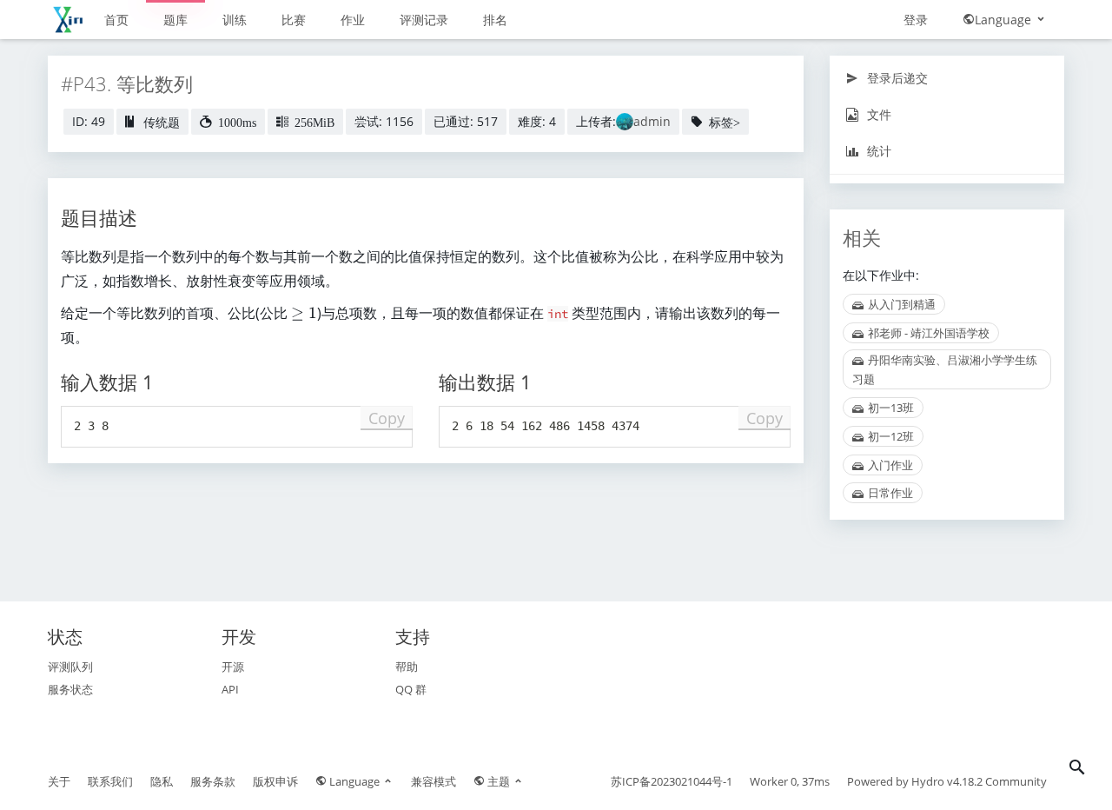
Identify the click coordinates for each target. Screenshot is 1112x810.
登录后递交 (896, 78)
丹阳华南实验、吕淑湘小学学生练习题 (944, 369)
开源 (233, 666)
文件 (877, 114)
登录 (916, 19)
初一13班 (891, 407)
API (230, 689)
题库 (175, 19)
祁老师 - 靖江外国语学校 (929, 333)
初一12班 (891, 436)
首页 (116, 19)
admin (652, 121)
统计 (877, 151)
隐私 (161, 781)
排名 (495, 19)
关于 (59, 781)
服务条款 (212, 781)
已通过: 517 (466, 121)
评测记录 (424, 19)
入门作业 (890, 465)
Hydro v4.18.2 (947, 781)
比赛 (293, 19)
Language (1005, 19)
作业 (353, 19)
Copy (386, 418)
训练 (234, 19)
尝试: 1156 (384, 121)
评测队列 (70, 666)
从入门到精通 (902, 304)
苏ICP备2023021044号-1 (671, 781)
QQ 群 (411, 689)
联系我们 (110, 781)
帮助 (406, 666)
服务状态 (70, 689)
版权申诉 (275, 781)
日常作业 (890, 493)
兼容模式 (433, 781)
